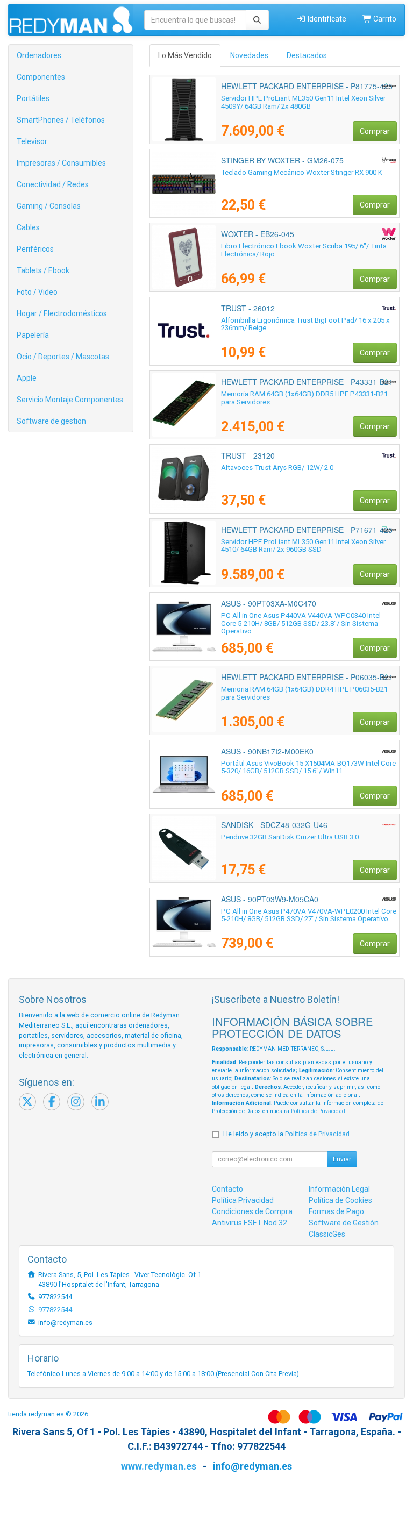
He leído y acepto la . (287, 1134)
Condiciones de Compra (252, 1211)
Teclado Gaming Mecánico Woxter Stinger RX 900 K (301, 172)
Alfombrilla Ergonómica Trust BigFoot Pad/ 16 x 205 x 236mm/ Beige (305, 324)
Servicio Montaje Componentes (70, 399)
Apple (27, 378)
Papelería (33, 335)
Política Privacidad (243, 1200)
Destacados (307, 55)
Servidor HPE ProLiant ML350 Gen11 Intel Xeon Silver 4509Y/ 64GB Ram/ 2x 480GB (303, 102)
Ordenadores (39, 55)
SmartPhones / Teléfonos (61, 120)
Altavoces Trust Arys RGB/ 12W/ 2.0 (277, 468)
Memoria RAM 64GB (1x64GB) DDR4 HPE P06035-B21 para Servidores (304, 693)
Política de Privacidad (318, 1111)
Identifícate (326, 19)
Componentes (41, 77)
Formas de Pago (336, 1211)
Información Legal (339, 1189)
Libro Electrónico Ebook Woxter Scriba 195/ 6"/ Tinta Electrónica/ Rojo (304, 250)
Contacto (227, 1189)
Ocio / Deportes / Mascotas (63, 356)
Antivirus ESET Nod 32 (249, 1222)
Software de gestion (51, 421)
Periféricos (35, 249)
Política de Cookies (340, 1200)
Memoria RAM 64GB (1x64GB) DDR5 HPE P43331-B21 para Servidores (304, 398)
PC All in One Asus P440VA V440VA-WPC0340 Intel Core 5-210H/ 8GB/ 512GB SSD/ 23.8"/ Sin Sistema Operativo (301, 623)
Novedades (249, 55)
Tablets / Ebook (43, 270)
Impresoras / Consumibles (61, 163)
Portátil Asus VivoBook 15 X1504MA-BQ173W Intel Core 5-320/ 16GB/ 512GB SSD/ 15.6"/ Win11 (308, 767)
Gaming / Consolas (49, 206)
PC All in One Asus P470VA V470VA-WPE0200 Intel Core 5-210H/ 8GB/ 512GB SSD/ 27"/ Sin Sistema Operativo (308, 915)
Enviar (342, 1159)
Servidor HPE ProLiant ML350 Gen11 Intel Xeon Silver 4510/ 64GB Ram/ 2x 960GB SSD (303, 546)
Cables (28, 227)
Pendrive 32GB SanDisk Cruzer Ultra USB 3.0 (290, 837)
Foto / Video (37, 292)
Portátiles (33, 98)
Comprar (375, 131)
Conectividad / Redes (53, 184)
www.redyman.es (158, 1466)
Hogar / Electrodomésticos (62, 313)
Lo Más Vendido (185, 55)
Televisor (32, 141)
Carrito (384, 19)
